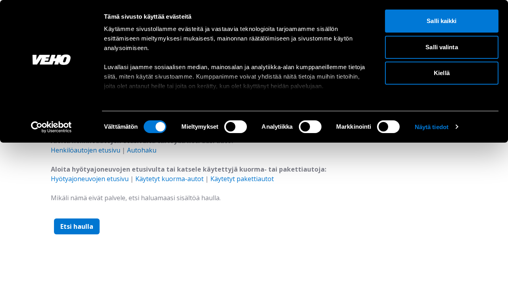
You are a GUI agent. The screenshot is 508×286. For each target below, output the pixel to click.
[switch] (235, 126)
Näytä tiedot (431, 127)
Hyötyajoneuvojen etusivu (90, 178)
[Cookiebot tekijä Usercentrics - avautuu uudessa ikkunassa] (51, 127)
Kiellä (442, 73)
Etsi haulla (76, 226)
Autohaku (141, 150)
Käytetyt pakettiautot (242, 178)
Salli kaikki (441, 20)
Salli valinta (441, 47)
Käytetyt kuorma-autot (169, 178)
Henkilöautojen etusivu (85, 150)
